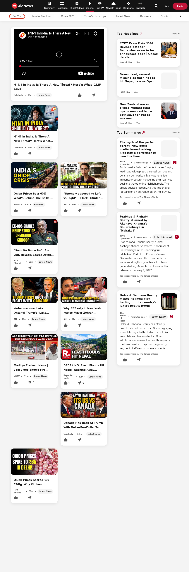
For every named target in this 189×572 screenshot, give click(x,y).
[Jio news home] (22, 6)
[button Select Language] (166, 6)
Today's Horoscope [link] (95, 16)
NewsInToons (113, 8)
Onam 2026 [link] (67, 16)
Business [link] (145, 16)
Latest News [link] (123, 16)
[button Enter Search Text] (156, 6)
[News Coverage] (175, 162)
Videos (90, 8)
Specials (140, 8)
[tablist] (91, 16)
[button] (80, 95)
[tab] (15, 16)
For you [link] (17, 16)
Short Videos (77, 8)
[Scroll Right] (180, 16)
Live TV (100, 8)
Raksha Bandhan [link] (41, 16)
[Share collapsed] (93, 95)
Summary (49, 8)
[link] (176, 34)
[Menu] (5, 5)
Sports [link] (165, 16)
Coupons (128, 8)
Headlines (62, 8)
